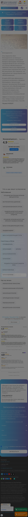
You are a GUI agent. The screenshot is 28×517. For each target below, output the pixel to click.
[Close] (26, 237)
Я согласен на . (11, 273)
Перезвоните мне (14, 278)
